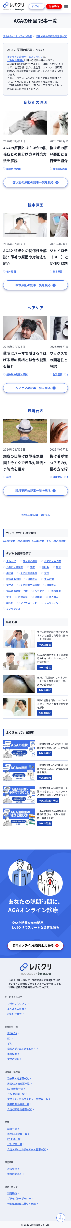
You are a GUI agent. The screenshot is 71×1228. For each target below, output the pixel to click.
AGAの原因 (24, 540)
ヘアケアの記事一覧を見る (33, 388)
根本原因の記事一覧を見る (33, 285)
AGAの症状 (9, 540)
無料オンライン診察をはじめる (33, 945)
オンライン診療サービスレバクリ (25, 56)
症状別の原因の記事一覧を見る (33, 182)
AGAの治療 (59, 540)
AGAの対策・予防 (41, 540)
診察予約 (54, 6)
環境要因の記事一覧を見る (33, 490)
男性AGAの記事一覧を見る (35, 514)
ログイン (37, 6)
